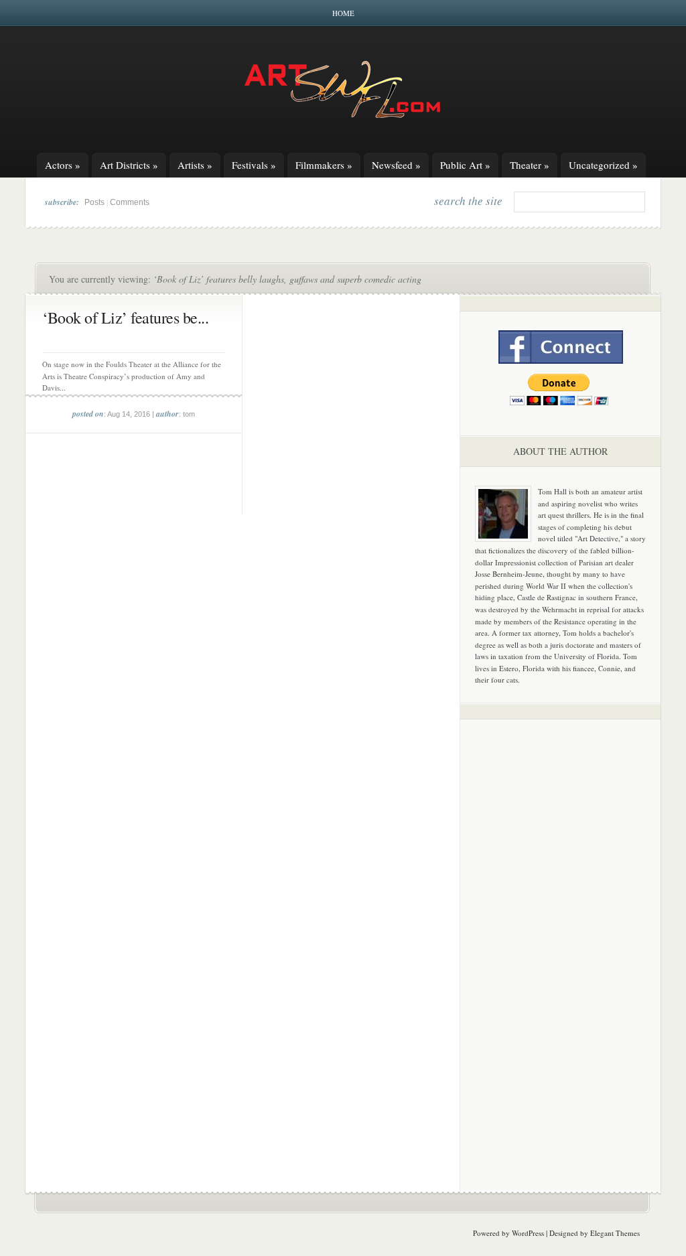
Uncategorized (603, 164)
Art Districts (129, 164)
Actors (62, 164)
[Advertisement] (561, 939)
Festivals (254, 164)
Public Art (465, 164)
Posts (94, 202)
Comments (129, 202)
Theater (529, 164)
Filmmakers (323, 164)
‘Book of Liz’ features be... (125, 317)
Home (343, 13)
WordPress (528, 1233)
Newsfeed (396, 164)
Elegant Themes (615, 1233)
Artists (195, 164)
